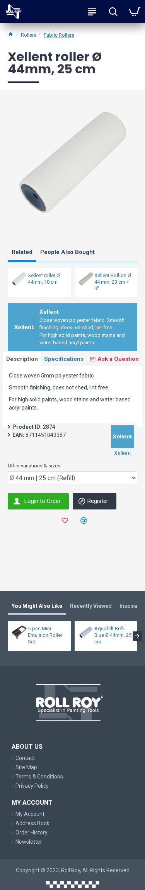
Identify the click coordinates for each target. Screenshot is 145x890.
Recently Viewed (91, 606)
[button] (7, 636)
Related (22, 252)
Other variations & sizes (34, 466)
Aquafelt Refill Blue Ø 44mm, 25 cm (112, 635)
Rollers (28, 35)
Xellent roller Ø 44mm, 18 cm (44, 278)
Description (22, 358)
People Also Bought (67, 252)
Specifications (64, 358)
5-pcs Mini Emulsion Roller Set (45, 635)
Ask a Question (118, 358)
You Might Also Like (37, 606)
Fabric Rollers (59, 35)
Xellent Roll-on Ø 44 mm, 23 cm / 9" (112, 281)
